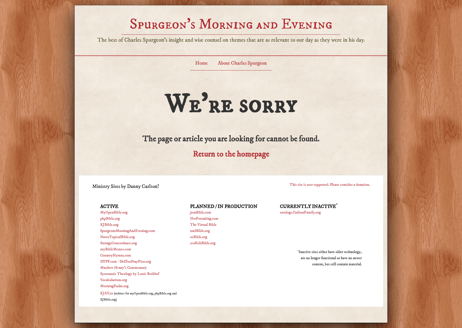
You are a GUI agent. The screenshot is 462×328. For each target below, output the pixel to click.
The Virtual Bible (203, 224)
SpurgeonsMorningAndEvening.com (127, 230)
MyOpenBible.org (114, 212)
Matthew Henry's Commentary (123, 267)
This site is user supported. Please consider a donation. (330, 184)
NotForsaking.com (204, 218)
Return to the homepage (231, 154)
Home (201, 63)
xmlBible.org (200, 230)
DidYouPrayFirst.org (135, 261)
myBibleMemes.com (115, 249)
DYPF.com (108, 261)
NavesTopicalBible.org (117, 237)
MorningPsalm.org (114, 286)
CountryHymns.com (115, 255)
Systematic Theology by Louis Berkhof (129, 273)
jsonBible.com (200, 212)
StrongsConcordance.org (118, 243)
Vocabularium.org (113, 280)
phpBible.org (110, 218)
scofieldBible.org (202, 243)
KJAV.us (106, 293)
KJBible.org (109, 224)
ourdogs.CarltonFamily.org (300, 212)
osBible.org (198, 237)
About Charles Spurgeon (242, 63)
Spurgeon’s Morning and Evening (231, 24)
